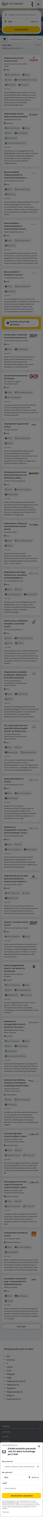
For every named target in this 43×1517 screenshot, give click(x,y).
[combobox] (19, 1466)
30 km (34, 1477)
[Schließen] (39, 1446)
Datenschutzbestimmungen (10, 1503)
